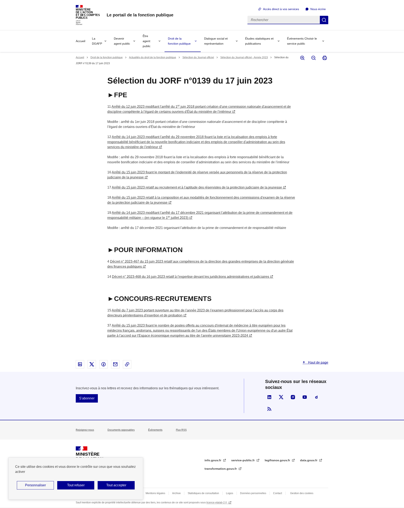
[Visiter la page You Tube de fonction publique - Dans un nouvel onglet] (304, 397)
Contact (277, 493)
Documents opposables (121, 429)
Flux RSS (181, 429)
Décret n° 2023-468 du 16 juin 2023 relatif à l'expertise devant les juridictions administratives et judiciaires (190, 276)
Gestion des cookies (301, 493)
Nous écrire (318, 9)
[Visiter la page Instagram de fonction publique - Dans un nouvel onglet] (293, 397)
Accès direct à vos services (281, 9)
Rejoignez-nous (85, 429)
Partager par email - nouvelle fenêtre (115, 364)
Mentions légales (155, 493)
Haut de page (317, 362)
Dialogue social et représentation (216, 41)
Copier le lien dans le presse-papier (127, 364)
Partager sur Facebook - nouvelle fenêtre (103, 364)
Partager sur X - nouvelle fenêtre (92, 364)
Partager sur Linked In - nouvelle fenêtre (80, 364)
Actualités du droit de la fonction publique (152, 57)
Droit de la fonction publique (179, 41)
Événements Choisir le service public (302, 41)
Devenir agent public (122, 41)
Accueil (80, 41)
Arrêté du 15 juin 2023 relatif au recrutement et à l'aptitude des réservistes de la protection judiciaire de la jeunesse (197, 187)
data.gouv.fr (309, 460)
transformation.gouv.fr (221, 468)
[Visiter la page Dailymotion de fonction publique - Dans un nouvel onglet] (316, 397)
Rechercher (324, 20)
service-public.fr (243, 460)
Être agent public (146, 41)
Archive (176, 493)
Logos (229, 493)
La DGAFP (97, 41)
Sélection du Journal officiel (198, 57)
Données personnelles (253, 493)
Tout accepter (116, 485)
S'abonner (86, 398)
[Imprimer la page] (324, 58)
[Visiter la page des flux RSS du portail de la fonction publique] (269, 409)
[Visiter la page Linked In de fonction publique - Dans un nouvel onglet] (269, 397)
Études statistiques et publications (259, 41)
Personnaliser (35, 485)
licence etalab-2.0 (216, 502)
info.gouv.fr (213, 460)
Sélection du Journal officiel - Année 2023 (244, 57)
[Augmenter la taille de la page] (302, 58)
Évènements (155, 429)
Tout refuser (76, 485)
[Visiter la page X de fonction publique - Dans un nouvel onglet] (281, 397)
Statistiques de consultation (203, 493)
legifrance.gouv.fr (278, 460)
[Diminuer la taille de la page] (313, 58)
